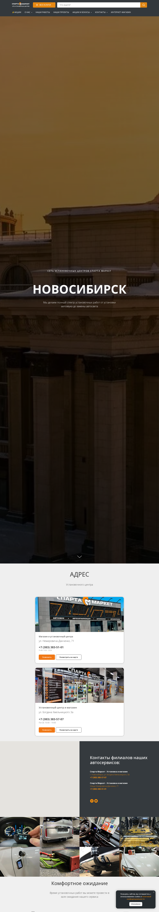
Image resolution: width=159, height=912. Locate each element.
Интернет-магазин (121, 12)
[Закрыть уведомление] (154, 892)
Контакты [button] (100, 12)
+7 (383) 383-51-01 (98, 789)
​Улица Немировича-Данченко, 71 (104, 786)
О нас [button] (28, 12)
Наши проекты (61, 12)
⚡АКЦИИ (16, 12)
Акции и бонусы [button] (81, 12)
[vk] (92, 801)
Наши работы (43, 12)
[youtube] (96, 801)
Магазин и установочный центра (56, 636)
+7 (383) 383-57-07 (98, 777)
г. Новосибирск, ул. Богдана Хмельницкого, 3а (109, 774)
